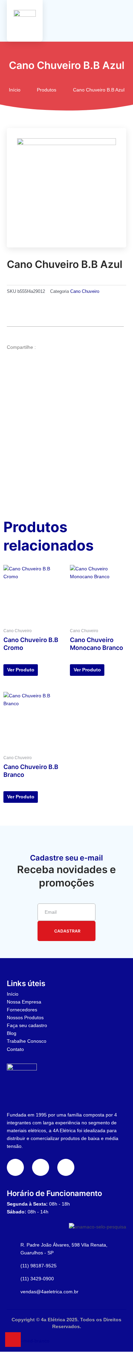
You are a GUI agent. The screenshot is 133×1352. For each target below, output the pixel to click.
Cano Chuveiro (84, 291)
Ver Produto (20, 669)
